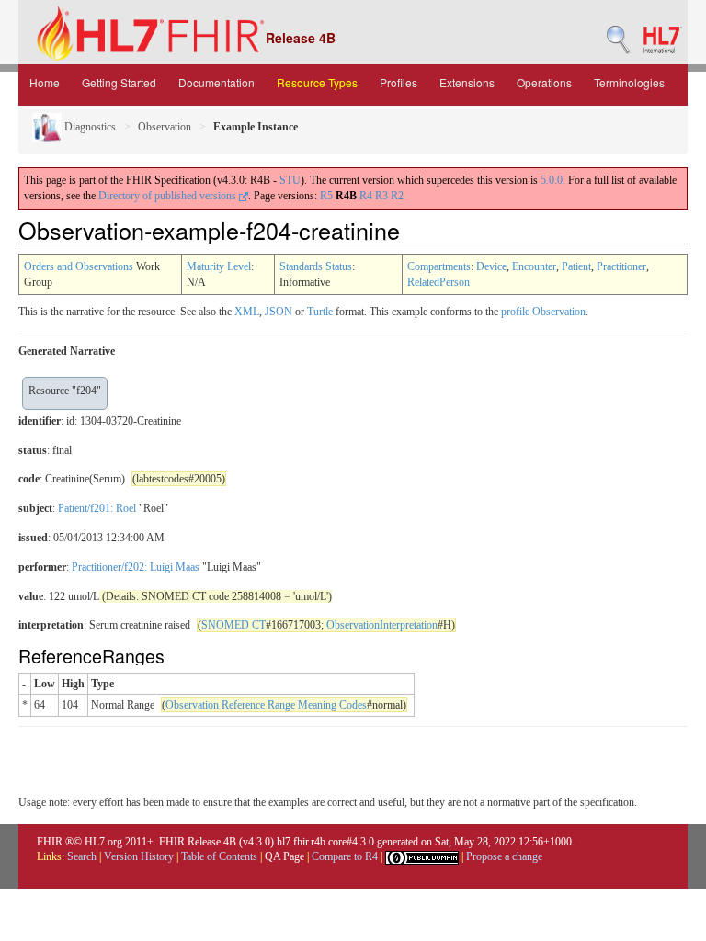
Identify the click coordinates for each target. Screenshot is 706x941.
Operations (544, 82)
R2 (397, 195)
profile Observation (543, 311)
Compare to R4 (345, 856)
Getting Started (119, 82)
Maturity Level (219, 266)
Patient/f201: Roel (97, 508)
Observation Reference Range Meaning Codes (266, 704)
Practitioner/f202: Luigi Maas (135, 567)
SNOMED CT (233, 624)
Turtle (320, 311)
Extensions (467, 82)
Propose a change (504, 856)
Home (44, 82)
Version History (139, 856)
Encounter (534, 266)
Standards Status (315, 266)
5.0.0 (552, 180)
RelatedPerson (438, 282)
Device (491, 266)
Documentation (216, 82)
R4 (365, 195)
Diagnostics (89, 126)
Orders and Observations (78, 266)
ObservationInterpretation (382, 624)
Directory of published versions (168, 195)
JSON (278, 311)
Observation (164, 126)
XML (246, 311)
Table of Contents (219, 856)
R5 (326, 195)
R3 (381, 195)
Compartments (439, 266)
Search (82, 856)
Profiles (398, 82)
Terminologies (629, 82)
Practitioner (621, 266)
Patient (576, 266)
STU (290, 180)
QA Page (284, 856)
